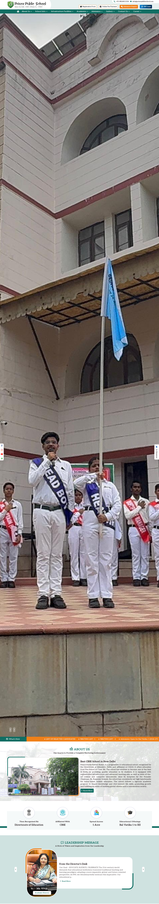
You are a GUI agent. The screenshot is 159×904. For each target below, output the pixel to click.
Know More (87, 791)
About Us (26, 11)
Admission (96, 11)
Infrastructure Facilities (61, 11)
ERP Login (147, 7)
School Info (40, 11)
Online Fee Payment (109, 7)
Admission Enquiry (130, 7)
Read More (66, 880)
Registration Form (89, 7)
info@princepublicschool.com (142, 1)
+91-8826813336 (122, 1)
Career (136, 11)
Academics (81, 11)
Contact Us (123, 11)
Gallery (109, 11)
